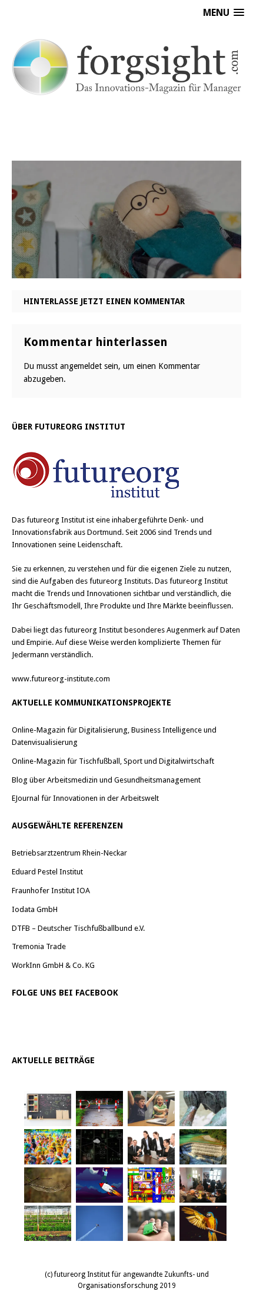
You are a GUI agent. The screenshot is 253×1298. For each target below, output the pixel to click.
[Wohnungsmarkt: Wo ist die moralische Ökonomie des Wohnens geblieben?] (151, 1223)
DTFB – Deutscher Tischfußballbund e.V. (78, 928)
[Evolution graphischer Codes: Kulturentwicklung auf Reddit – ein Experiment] (151, 1185)
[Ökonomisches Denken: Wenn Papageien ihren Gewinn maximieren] (203, 1223)
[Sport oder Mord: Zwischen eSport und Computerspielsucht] (151, 1108)
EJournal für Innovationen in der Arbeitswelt (85, 798)
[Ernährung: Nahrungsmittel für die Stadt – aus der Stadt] (47, 1223)
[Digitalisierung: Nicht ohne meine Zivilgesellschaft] (47, 1146)
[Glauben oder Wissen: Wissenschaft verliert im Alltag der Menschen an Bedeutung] (203, 1108)
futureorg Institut (55, 519)
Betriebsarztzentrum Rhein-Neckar (69, 852)
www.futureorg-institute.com (61, 678)
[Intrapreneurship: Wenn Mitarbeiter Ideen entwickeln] (99, 1185)
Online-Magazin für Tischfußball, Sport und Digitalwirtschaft (113, 761)
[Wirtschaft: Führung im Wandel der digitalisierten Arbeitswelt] (99, 1223)
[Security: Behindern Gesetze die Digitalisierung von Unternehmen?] (99, 1108)
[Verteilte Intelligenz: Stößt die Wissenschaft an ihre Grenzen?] (99, 1146)
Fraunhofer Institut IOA (51, 890)
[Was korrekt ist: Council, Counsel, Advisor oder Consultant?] (151, 1146)
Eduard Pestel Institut (47, 871)
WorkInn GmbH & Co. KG (53, 965)
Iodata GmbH (35, 909)
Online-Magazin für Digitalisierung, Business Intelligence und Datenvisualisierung (114, 736)
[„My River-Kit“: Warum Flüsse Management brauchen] (203, 1146)
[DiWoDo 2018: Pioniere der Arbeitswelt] (203, 1185)
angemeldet (81, 366)
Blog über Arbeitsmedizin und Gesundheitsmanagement (106, 780)
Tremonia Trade (39, 946)
